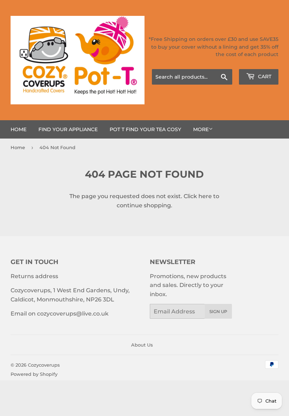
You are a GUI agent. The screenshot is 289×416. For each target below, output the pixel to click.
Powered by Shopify (34, 374)
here (205, 196)
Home (18, 129)
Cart (264, 76)
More (201, 129)
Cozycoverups (44, 365)
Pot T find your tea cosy (145, 129)
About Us (142, 345)
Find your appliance (68, 129)
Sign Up (218, 311)
